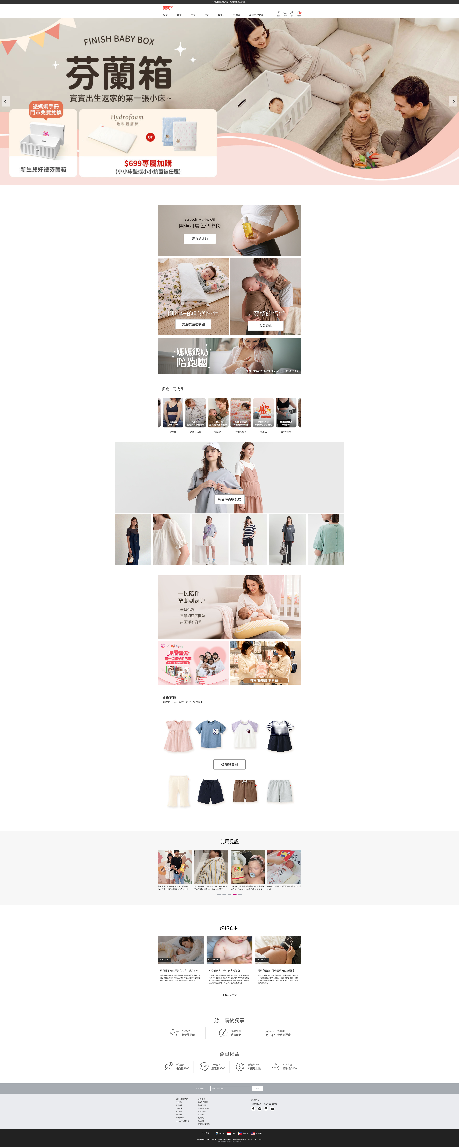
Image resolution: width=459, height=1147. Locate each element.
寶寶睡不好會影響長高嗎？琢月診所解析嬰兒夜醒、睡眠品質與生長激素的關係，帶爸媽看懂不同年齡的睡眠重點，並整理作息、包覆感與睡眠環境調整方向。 (180, 977)
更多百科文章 (229, 995)
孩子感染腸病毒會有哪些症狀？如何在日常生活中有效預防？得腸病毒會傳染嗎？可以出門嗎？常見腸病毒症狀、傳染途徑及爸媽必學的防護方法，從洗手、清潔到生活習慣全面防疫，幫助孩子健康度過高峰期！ (229, 979)
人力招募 (179, 1111)
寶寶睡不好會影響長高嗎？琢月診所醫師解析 (180, 970)
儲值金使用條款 (203, 1108)
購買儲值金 (202, 1111)
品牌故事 (179, 1108)
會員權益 (201, 1118)
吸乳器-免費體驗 (204, 1124)
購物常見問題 (203, 1102)
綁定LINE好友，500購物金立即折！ (229, 2)
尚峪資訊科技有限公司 (234, 1142)
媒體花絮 (179, 1115)
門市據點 (179, 1102)
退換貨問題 (202, 1105)
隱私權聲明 (180, 1118)
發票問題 (201, 1115)
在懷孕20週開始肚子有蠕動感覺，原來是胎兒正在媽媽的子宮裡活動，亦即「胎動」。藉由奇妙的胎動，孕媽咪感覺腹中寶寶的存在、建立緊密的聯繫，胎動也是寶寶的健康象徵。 (278, 979)
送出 (257, 1088)
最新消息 (179, 1105)
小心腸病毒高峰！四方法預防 (224, 970)
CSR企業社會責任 (182, 1121)
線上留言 (201, 1121)
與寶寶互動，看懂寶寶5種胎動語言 (276, 970)
